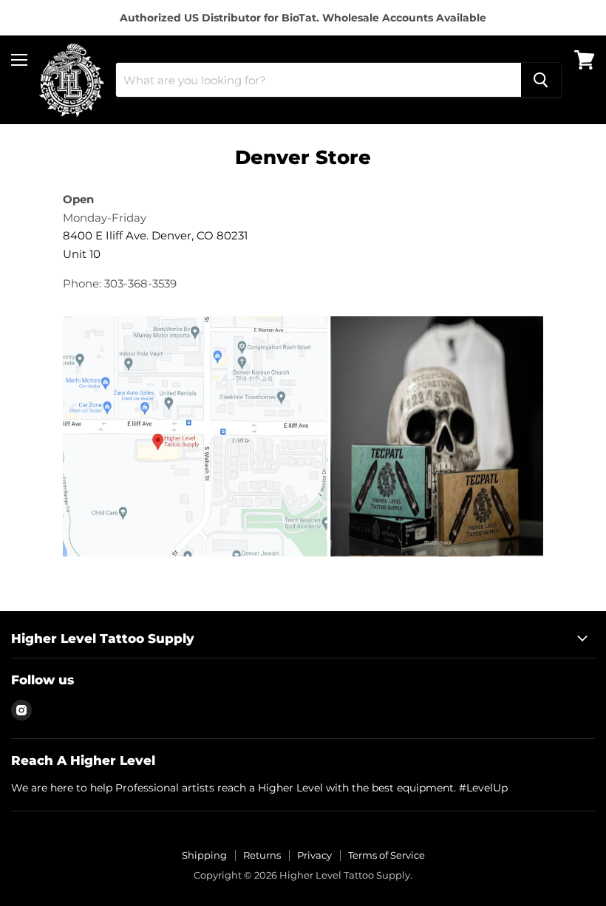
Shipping (204, 855)
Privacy (314, 855)
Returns (262, 855)
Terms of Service (386, 855)
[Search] (541, 80)
